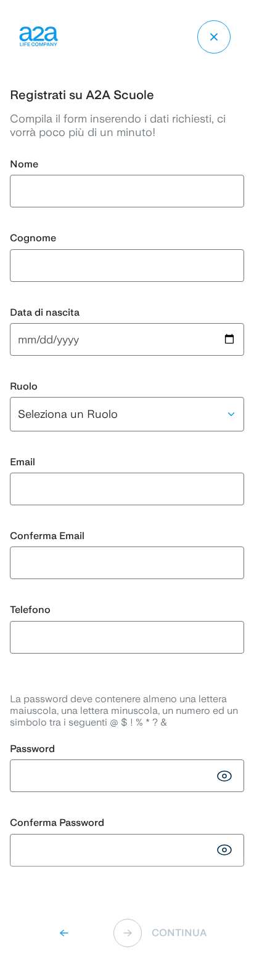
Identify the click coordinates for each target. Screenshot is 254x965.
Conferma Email (47, 536)
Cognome (33, 238)
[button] (69, 933)
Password (32, 749)
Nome (24, 164)
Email (22, 462)
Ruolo (24, 386)
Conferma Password (57, 822)
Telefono (30, 609)
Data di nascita (45, 312)
